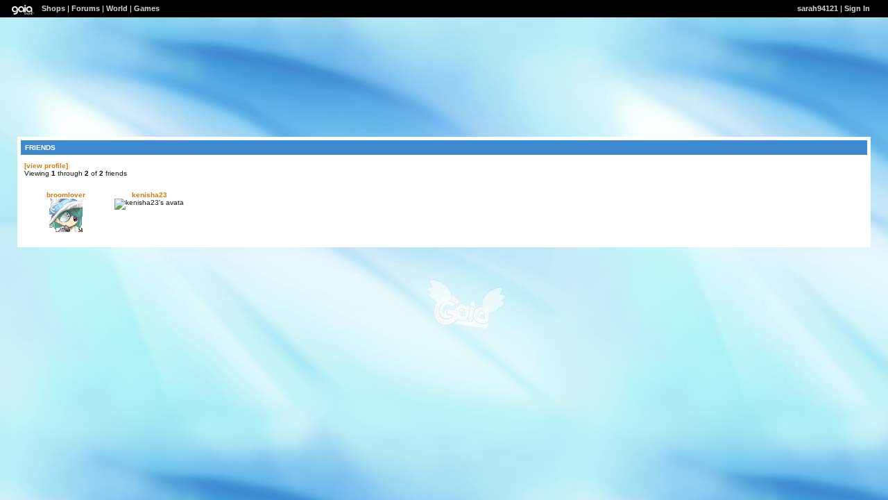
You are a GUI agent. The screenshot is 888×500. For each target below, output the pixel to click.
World (117, 8)
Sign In (857, 8)
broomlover (65, 195)
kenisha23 (149, 195)
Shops (53, 8)
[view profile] (46, 165)
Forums (85, 8)
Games (147, 8)
